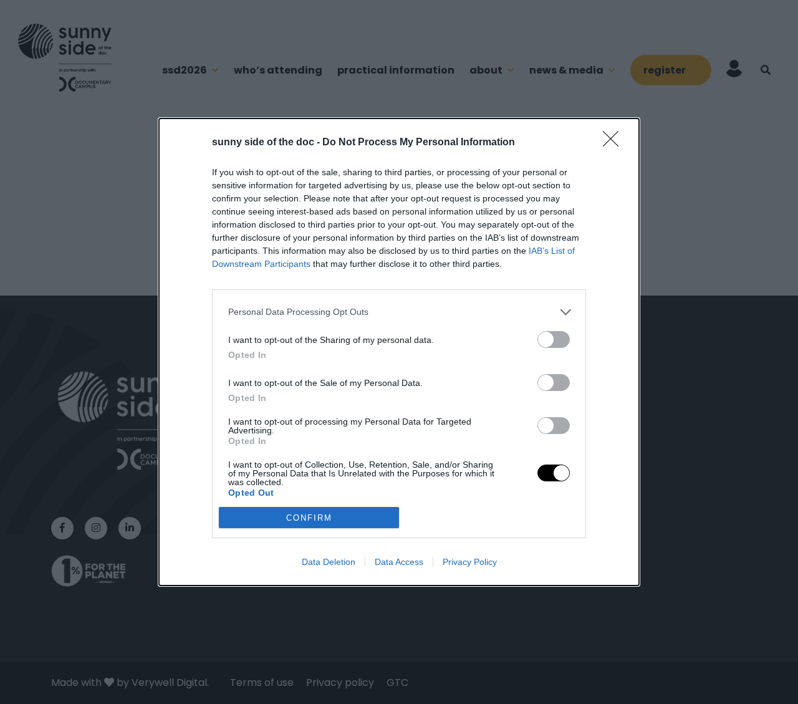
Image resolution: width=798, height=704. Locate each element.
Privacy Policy (470, 562)
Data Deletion (328, 562)
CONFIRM (309, 518)
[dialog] (399, 352)
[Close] (615, 143)
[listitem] (399, 312)
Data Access (399, 562)
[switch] (553, 339)
